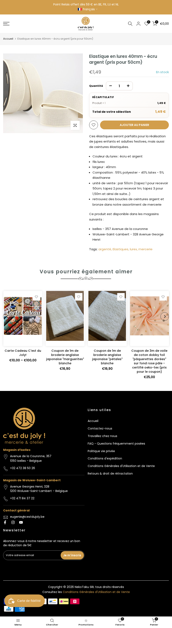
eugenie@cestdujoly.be (27, 517)
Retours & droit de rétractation (110, 473)
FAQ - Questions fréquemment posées (116, 443)
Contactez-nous (100, 428)
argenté (104, 249)
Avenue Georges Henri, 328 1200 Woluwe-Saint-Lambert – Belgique (39, 488)
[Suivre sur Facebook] (5, 522)
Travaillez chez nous (102, 436)
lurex (133, 249)
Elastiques (120, 249)
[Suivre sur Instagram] (13, 522)
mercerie (145, 249)
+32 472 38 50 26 (22, 468)
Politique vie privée (101, 451)
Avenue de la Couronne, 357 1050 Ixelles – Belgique (30, 458)
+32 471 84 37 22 (22, 498)
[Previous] (7, 316)
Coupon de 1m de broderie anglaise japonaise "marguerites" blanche (65, 357)
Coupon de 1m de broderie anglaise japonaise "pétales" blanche (107, 357)
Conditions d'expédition (105, 458)
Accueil (8, 39)
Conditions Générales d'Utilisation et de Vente (121, 466)
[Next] (164, 316)
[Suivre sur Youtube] (21, 522)
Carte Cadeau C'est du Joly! (22, 353)
